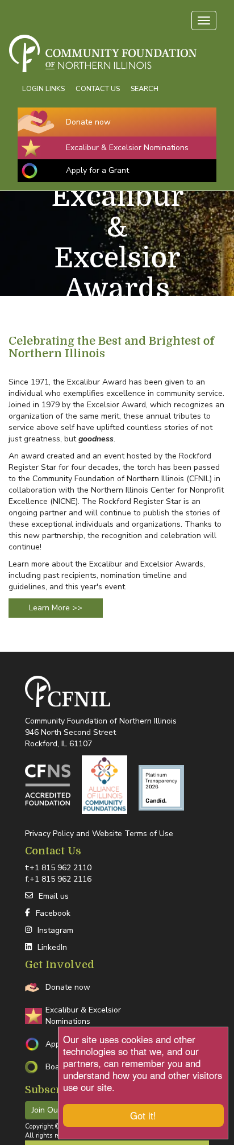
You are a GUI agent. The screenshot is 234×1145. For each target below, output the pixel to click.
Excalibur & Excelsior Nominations (127, 147)
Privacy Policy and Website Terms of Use (99, 833)
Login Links (43, 88)
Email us (54, 896)
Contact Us (98, 88)
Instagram (55, 930)
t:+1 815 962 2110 (58, 867)
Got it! (143, 1115)
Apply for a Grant (97, 170)
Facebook (53, 913)
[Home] (117, 39)
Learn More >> (55, 607)
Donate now (88, 122)
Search (144, 88)
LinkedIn (52, 947)
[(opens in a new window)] (47, 784)
